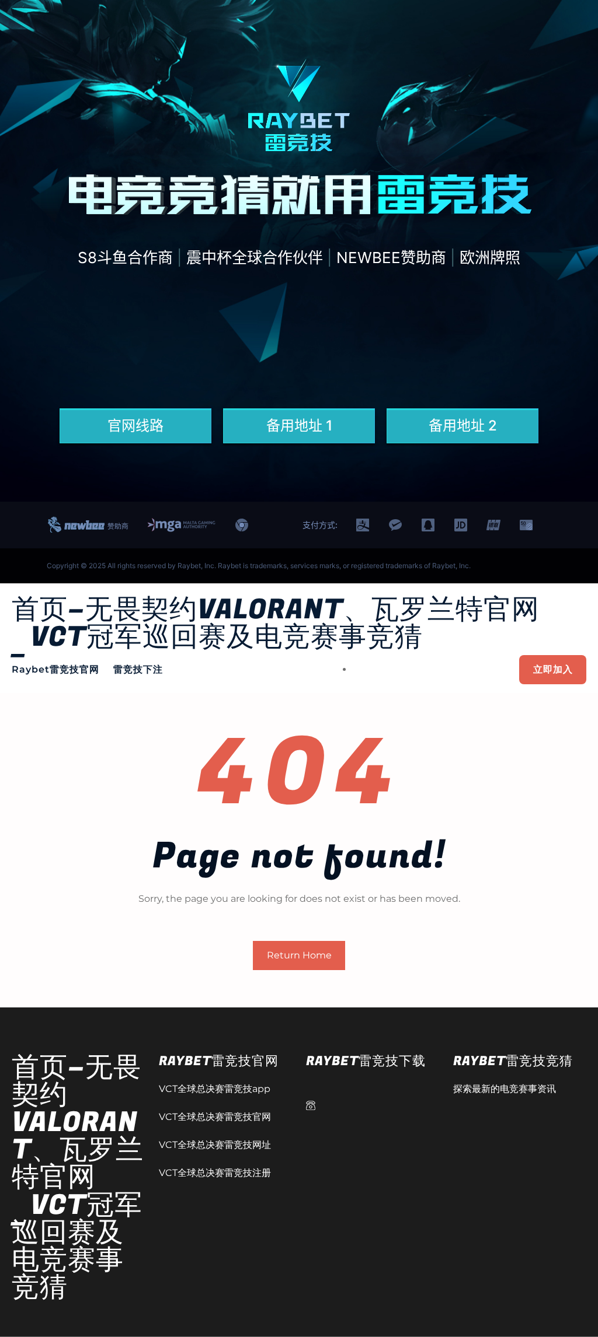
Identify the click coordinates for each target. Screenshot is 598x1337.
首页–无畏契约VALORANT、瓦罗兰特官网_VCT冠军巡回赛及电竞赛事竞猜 (276, 623)
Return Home (299, 955)
